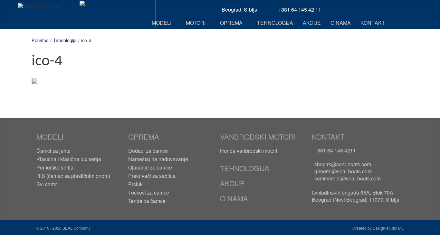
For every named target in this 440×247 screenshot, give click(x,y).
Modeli (49, 137)
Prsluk (135, 184)
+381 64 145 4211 (335, 150)
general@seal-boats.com (343, 171)
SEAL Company (76, 228)
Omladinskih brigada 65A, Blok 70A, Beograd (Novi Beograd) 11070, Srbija (355, 196)
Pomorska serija (54, 167)
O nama (234, 198)
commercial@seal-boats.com (347, 178)
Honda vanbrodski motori (248, 150)
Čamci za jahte (53, 150)
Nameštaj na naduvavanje (158, 159)
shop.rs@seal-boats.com (342, 164)
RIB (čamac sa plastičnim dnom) (73, 175)
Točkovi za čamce (148, 192)
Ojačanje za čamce (150, 167)
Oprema (143, 137)
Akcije (232, 183)
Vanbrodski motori (258, 137)
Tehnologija (65, 40)
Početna (40, 40)
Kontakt (328, 137)
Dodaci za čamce (148, 150)
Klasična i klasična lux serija (68, 159)
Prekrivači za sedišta (152, 175)
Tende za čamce (147, 201)
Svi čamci (47, 184)
